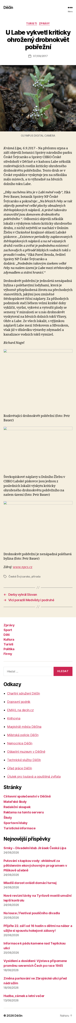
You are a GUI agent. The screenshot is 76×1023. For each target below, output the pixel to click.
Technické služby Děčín (24, 760)
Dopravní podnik (18, 702)
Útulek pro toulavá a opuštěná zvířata (34, 776)
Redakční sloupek (17, 807)
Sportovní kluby (16, 823)
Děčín (8, 7)
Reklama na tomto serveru (24, 812)
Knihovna (13, 718)
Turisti (31, 23)
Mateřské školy (15, 802)
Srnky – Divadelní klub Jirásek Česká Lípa (35, 848)
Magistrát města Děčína (24, 727)
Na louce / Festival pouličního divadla (32, 913)
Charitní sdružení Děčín (23, 693)
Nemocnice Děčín (19, 743)
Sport (8, 630)
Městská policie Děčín (22, 735)
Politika (9, 649)
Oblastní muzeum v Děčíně (26, 751)
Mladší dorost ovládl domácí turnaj (30, 883)
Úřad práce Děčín (19, 768)
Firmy (8, 654)
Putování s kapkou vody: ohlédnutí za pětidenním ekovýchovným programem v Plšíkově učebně (35, 865)
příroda (35, 576)
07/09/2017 (40, 56)
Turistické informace (20, 828)
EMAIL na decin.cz (20, 710)
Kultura (9, 639)
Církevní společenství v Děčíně (27, 796)
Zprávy (44, 23)
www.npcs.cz (22, 567)
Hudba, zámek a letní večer (24, 996)
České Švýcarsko (19, 576)
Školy (8, 817)
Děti (7, 635)
